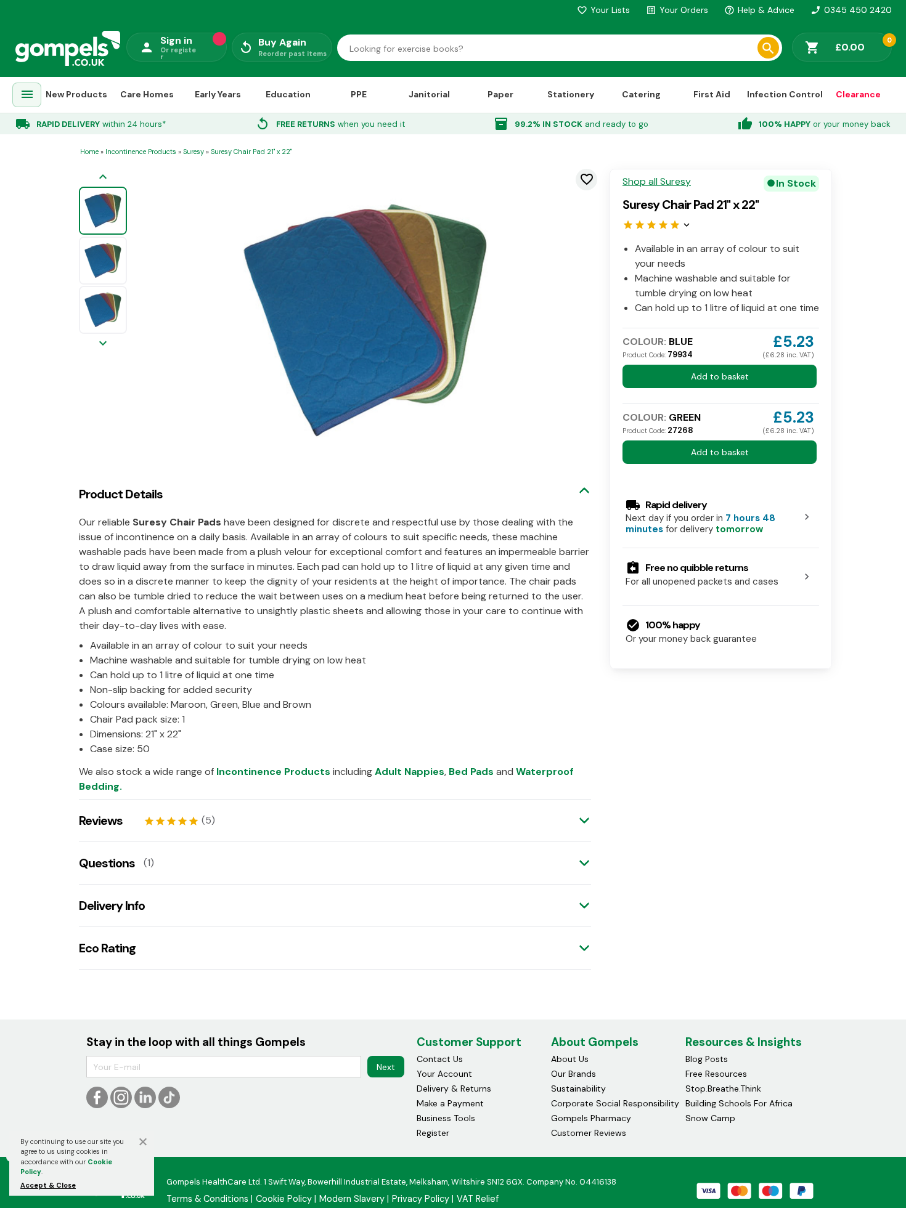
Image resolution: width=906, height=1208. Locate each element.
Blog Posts (706, 1058)
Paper (500, 94)
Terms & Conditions (207, 1198)
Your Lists (603, 9)
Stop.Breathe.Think (723, 1088)
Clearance (858, 94)
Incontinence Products (273, 771)
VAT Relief (478, 1198)
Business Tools (446, 1118)
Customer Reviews (588, 1132)
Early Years (218, 94)
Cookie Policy (284, 1198)
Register (433, 1132)
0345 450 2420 (851, 9)
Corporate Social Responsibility (615, 1103)
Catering (641, 94)
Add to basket (720, 376)
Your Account (444, 1073)
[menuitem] (27, 95)
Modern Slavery (352, 1198)
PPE (359, 94)
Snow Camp (710, 1118)
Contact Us (440, 1058)
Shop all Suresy (656, 182)
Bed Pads (471, 771)
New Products (76, 94)
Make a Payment (450, 1103)
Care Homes (147, 94)
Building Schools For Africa (739, 1103)
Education (288, 94)
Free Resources (716, 1073)
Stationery (570, 94)
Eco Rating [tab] (107, 948)
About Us (570, 1058)
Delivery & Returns (454, 1088)
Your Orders (677, 9)
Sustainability (578, 1088)
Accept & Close (48, 1185)
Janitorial (429, 94)
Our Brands (573, 1073)
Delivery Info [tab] (112, 906)
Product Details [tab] (121, 494)
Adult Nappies (409, 771)
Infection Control (785, 94)
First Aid (711, 94)
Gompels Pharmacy (591, 1118)
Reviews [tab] (101, 821)
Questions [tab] (107, 863)
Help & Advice (759, 9)
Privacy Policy (420, 1198)
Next (386, 1066)
